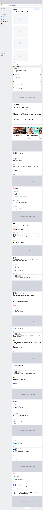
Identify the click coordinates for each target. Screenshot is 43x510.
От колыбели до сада (21, 117)
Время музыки (19, 439)
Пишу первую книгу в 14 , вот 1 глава (20, 103)
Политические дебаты (20, 225)
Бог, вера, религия (20, 166)
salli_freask (15, 105)
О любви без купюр (20, 105)
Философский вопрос (19, 9)
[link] (19, 129)
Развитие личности (20, 260)
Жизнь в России (19, 397)
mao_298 (15, 109)
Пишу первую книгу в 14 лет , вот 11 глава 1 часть (23, 115)
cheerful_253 (15, 117)
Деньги (18, 190)
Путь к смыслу (19, 237)
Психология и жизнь (20, 149)
